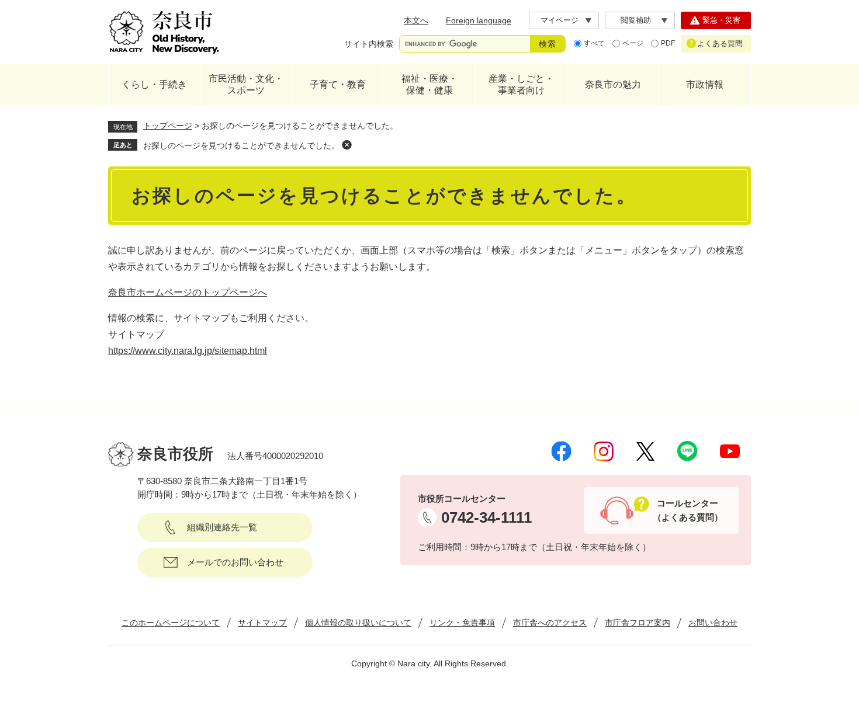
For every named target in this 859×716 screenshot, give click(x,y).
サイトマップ (262, 622)
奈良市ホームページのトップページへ (187, 292)
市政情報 (704, 84)
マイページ (560, 20)
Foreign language (478, 20)
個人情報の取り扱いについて (358, 622)
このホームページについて (171, 622)
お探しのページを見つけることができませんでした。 (241, 145)
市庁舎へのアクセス (550, 622)
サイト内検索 (368, 43)
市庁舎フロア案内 (637, 622)
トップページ (167, 125)
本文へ (416, 20)
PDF (668, 43)
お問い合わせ (712, 622)
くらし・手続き (154, 84)
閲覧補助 (636, 20)
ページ (632, 43)
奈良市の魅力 (613, 84)
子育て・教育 (338, 84)
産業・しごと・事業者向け (521, 84)
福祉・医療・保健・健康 (429, 84)
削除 (347, 145)
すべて (594, 43)
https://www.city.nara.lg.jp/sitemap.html (187, 351)
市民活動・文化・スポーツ (246, 84)
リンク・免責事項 (462, 622)
